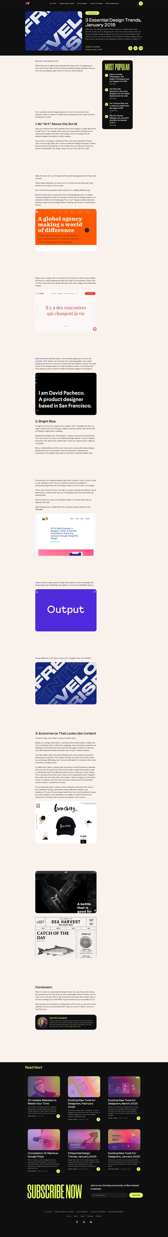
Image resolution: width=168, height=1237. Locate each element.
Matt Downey (40, 507)
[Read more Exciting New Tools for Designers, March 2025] (138, 1118)
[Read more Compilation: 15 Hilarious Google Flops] (58, 1171)
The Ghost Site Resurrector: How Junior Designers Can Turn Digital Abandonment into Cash (119, 92)
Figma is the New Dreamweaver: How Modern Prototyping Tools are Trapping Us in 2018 (119, 77)
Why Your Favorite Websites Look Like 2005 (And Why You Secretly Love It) (119, 119)
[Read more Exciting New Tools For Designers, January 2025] (138, 1169)
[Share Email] (141, 48)
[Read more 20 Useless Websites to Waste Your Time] (58, 1116)
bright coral (67, 429)
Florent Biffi (39, 658)
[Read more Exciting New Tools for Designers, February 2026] (98, 1119)
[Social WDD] (77, 1222)
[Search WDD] (141, 3)
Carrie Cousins (58, 1017)
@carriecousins (76, 1026)
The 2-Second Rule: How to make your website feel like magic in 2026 (119, 105)
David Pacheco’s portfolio (45, 359)
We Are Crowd (41, 195)
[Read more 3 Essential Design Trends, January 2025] (98, 1169)
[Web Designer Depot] (27, 3)
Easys (37, 278)
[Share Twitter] (135, 48)
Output (38, 582)
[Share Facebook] (130, 48)
